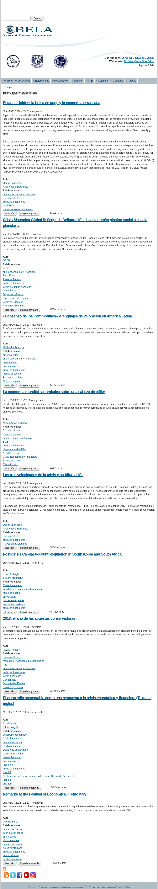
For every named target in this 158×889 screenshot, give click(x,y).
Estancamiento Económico (18, 209)
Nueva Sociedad (12, 381)
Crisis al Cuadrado (13, 302)
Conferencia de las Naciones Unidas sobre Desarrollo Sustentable (39, 776)
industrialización (12, 373)
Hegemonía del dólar (14, 449)
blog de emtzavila (29, 787)
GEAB (6, 260)
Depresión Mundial (13, 294)
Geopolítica (9, 290)
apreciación (9, 596)
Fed (5, 664)
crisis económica (12, 742)
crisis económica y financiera (19, 194)
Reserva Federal (12, 279)
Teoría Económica (13, 832)
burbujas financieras (14, 201)
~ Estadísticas (41, 80)
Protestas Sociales (13, 305)
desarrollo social (12, 757)
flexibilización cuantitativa (17, 438)
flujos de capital (11, 592)
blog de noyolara (29, 213)
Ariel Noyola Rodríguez (16, 186)
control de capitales (14, 604)
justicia (7, 779)
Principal (8, 87)
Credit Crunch (10, 464)
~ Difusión (77, 80)
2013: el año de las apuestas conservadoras (39, 618)
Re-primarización (12, 377)
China (6, 268)
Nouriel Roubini (11, 649)
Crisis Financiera (12, 585)
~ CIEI (89, 80)
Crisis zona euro (12, 675)
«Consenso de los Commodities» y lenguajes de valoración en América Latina (67, 316)
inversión (8, 764)
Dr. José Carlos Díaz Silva (139, 61)
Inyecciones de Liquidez (16, 298)
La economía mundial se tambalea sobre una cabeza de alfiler (54, 392)
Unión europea (11, 840)
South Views (10, 723)
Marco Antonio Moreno (15, 423)
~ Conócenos (22, 80)
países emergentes (13, 600)
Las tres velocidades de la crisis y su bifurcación (43, 475)
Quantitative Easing (14, 683)
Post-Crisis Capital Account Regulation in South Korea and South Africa (62, 554)
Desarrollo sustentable (15, 749)
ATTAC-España (11, 453)
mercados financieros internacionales (23, 660)
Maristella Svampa (13, 347)
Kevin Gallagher (12, 574)
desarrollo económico (15, 734)
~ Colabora (102, 80)
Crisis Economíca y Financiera (20, 456)
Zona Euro (8, 275)
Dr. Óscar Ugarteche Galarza (137, 57)
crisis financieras (12, 844)
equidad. (7, 783)
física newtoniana (12, 847)
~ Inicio (8, 80)
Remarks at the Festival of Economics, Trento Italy (44, 794)
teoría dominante (12, 859)
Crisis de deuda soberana (17, 286)
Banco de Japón (12, 460)
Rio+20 (7, 772)
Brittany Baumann (13, 577)
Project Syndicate (13, 687)
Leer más (11, 213)
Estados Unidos (12, 198)
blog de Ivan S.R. (28, 612)
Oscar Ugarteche (12, 183)
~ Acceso (131, 80)
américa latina (10, 355)
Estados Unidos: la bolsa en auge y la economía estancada (51, 103)
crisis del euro (10, 855)
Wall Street (9, 205)
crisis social (9, 836)
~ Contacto (117, 80)
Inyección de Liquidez (15, 543)
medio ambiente (12, 746)
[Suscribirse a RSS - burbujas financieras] (4, 868)
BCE (5, 441)
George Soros (10, 821)
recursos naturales (13, 753)
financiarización (11, 366)
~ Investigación (60, 80)
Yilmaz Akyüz (10, 727)
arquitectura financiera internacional (22, 589)
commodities (10, 362)
